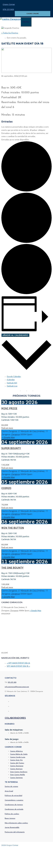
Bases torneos (10, 818)
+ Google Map (8, 437)
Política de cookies (12, 814)
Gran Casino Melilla (17, 775)
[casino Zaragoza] (10, 19)
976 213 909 (8, 9)
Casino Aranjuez (16, 769)
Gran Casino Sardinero (18, 772)
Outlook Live (12, 386)
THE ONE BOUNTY (12, 568)
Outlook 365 (12, 383)
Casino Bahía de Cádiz (18, 754)
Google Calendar (14, 377)
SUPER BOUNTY (11, 448)
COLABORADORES (15, 718)
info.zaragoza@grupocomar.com (17, 687)
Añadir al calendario (15, 335)
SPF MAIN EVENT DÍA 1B (18, 666)
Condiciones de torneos (14, 804)
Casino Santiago (16, 778)
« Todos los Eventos (9, 33)
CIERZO (6, 488)
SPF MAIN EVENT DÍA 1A (18, 663)
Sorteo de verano (11, 786)
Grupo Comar (9, 4)
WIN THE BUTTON (12, 528)
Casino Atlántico (16, 751)
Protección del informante (15, 832)
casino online (32, 14)
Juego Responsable (12, 827)
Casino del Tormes (17, 763)
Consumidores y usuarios (14, 800)
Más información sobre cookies (16, 823)
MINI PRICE (9, 408)
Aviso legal (9, 791)
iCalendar (11, 380)
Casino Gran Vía (16, 760)
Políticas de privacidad (13, 795)
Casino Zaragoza (16, 766)
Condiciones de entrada (14, 809)
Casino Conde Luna (17, 757)
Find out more (7, 428)
